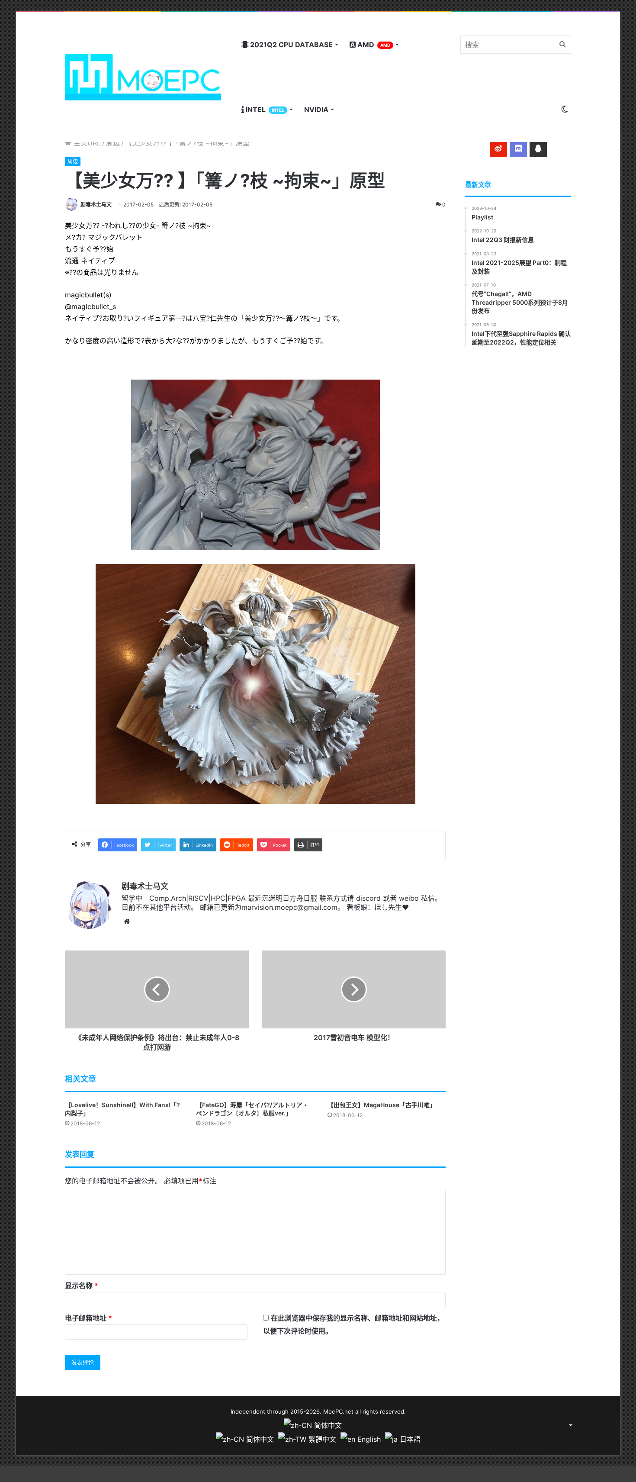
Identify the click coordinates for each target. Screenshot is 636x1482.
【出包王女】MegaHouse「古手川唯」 (382, 1104)
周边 (113, 143)
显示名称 (81, 1285)
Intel (264, 109)
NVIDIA (316, 109)
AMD (373, 44)
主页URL (86, 143)
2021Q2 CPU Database (290, 44)
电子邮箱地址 (88, 1318)
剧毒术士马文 (96, 204)
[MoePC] (143, 77)
